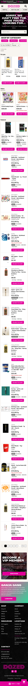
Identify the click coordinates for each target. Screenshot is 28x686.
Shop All (3, 609)
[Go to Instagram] (15, 671)
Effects (3, 613)
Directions (17, 613)
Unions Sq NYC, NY (20, 633)
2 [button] (8, 546)
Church (13, 424)
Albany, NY (17, 629)
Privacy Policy (10, 678)
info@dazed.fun (5, 654)
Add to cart (9, 114)
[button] (12, 2)
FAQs (2, 626)
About (16, 609)
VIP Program (4, 624)
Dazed (13, 254)
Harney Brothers (15, 268)
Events (16, 616)
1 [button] (5, 546)
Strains (3, 616)
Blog (2, 629)
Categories (4, 611)
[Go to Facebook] (12, 671)
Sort (13, 43)
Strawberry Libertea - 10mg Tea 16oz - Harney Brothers (18, 272)
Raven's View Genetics (16, 288)
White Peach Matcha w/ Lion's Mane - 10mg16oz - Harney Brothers (19, 507)
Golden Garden (15, 387)
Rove (2, 134)
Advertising (18, 618)
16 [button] (22, 546)
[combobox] (12, 32)
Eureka (13, 233)
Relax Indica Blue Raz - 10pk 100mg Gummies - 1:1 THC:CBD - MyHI (18, 367)
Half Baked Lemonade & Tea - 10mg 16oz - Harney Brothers (19, 348)
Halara (3, 104)
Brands (3, 618)
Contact (17, 611)
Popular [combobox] (14, 45)
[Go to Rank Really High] (14, 684)
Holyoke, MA (18, 624)
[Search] (25, 32)
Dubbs (13, 444)
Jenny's (13, 523)
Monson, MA (18, 626)
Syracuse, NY (18, 631)
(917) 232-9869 (5, 651)
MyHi (12, 364)
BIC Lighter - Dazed (17, 256)
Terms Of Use (17, 678)
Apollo (12, 175)
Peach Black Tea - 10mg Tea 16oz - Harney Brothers (18, 311)
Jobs (2, 631)
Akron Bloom (14, 155)
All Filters (6, 45)
